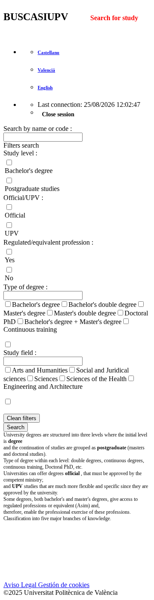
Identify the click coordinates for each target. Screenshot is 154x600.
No (9, 278)
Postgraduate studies (32, 188)
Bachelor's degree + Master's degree (72, 321)
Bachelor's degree (29, 170)
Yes (10, 260)
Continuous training (30, 329)
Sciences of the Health (96, 378)
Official (15, 215)
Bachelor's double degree (102, 304)
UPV (12, 233)
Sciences (46, 378)
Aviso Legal (19, 584)
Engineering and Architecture (43, 386)
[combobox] (77, 320)
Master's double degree (85, 313)
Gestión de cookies (62, 584)
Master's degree (24, 313)
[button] (77, 145)
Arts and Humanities (40, 370)
